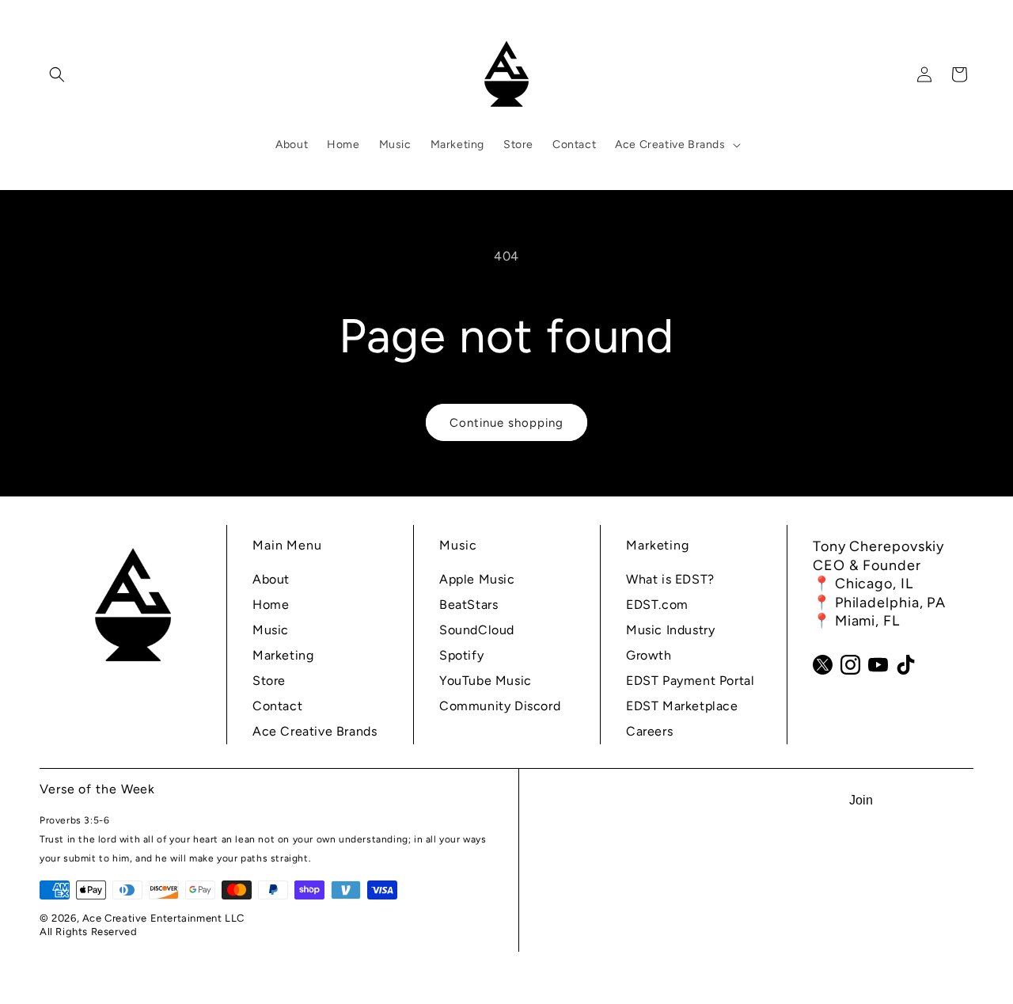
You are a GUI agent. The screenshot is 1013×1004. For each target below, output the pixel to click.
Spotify (461, 655)
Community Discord (499, 705)
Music (270, 629)
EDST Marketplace (682, 705)
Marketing (282, 655)
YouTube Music (485, 680)
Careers (649, 731)
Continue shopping (506, 423)
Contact (277, 705)
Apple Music (477, 579)
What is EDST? (670, 579)
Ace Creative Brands (314, 731)
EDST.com (657, 604)
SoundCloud (476, 629)
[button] (57, 74)
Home (270, 604)
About (271, 579)
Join (861, 800)
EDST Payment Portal (690, 680)
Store (269, 680)
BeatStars (468, 604)
